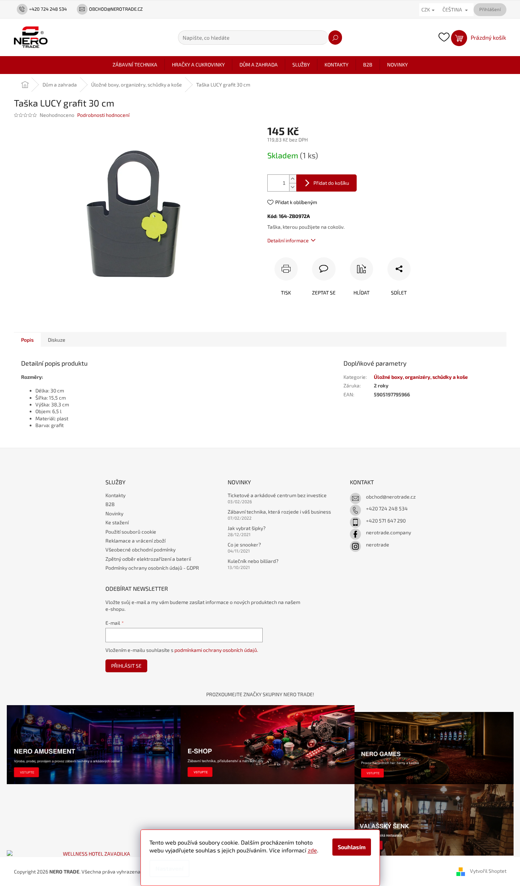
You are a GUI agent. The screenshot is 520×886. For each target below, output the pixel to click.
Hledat (335, 37)
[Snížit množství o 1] (292, 187)
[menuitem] (134, 64)
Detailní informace (288, 240)
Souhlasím (352, 846)
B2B (110, 504)
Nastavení (169, 868)
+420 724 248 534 (387, 508)
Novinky (114, 513)
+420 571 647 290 (386, 521)
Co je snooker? (244, 544)
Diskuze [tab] (56, 340)
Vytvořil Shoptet (488, 871)
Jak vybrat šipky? (247, 528)
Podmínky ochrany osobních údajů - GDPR (152, 568)
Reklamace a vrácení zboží (135, 541)
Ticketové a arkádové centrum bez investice (277, 495)
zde (312, 850)
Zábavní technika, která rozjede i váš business (279, 512)
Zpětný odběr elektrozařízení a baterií (148, 559)
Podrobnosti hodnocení (103, 115)
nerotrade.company (388, 532)
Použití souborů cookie (130, 532)
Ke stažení (117, 522)
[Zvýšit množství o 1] (292, 179)
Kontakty (115, 495)
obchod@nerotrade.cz (391, 497)
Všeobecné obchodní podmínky (140, 549)
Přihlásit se (126, 666)
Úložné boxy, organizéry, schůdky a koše (421, 377)
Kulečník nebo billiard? (253, 561)
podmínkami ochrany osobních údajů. (216, 650)
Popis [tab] (27, 340)
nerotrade (377, 544)
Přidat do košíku (331, 183)
